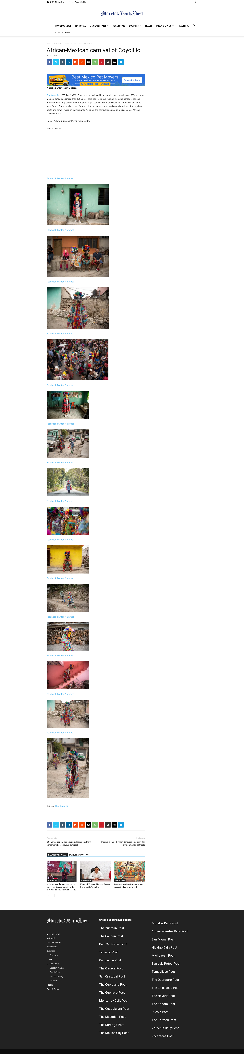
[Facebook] (49, 62)
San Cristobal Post (112, 976)
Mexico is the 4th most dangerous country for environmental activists (123, 843)
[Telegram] (121, 62)
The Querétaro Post (113, 984)
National (80, 25)
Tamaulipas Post (163, 971)
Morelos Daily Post (165, 923)
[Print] (108, 62)
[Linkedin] (69, 62)
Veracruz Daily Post (165, 1028)
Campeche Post (110, 960)
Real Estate (119, 25)
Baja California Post (113, 944)
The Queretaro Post (165, 979)
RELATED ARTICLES (57, 855)
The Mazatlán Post (112, 1017)
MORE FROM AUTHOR (79, 855)
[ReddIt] (82, 62)
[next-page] (53, 895)
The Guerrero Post (112, 992)
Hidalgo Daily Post (164, 947)
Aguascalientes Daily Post (170, 931)
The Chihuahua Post (165, 988)
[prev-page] (48, 895)
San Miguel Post (163, 939)
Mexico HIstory (56, 976)
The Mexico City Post (114, 1033)
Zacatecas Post (163, 1036)
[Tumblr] (62, 62)
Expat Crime (55, 972)
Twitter (61, 178)
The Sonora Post (163, 1004)
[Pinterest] (101, 62)
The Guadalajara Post (114, 1008)
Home (49, 44)
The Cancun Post (111, 936)
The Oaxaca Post (111, 968)
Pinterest (69, 178)
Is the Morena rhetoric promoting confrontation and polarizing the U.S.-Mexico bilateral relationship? (61, 887)
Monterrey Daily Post (113, 1000)
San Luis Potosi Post (166, 963)
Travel (148, 25)
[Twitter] (195, 2)
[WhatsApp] (95, 62)
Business (134, 25)
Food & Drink (62, 32)
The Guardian (53, 95)
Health (182, 25)
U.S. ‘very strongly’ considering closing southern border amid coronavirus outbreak (69, 843)
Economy (54, 955)
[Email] (88, 62)
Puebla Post (160, 1012)
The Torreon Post (164, 1020)
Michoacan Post (163, 955)
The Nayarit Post (163, 996)
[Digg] (114, 62)
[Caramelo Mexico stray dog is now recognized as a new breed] (129, 871)
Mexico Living (163, 25)
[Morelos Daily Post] (122, 13)
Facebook (52, 178)
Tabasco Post (108, 952)
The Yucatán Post (111, 928)
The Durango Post (111, 1025)
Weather (54, 980)
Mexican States (98, 25)
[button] (194, 26)
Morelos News (63, 25)
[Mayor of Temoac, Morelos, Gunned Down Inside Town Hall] (95, 871)
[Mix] (75, 62)
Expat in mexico (57, 967)
